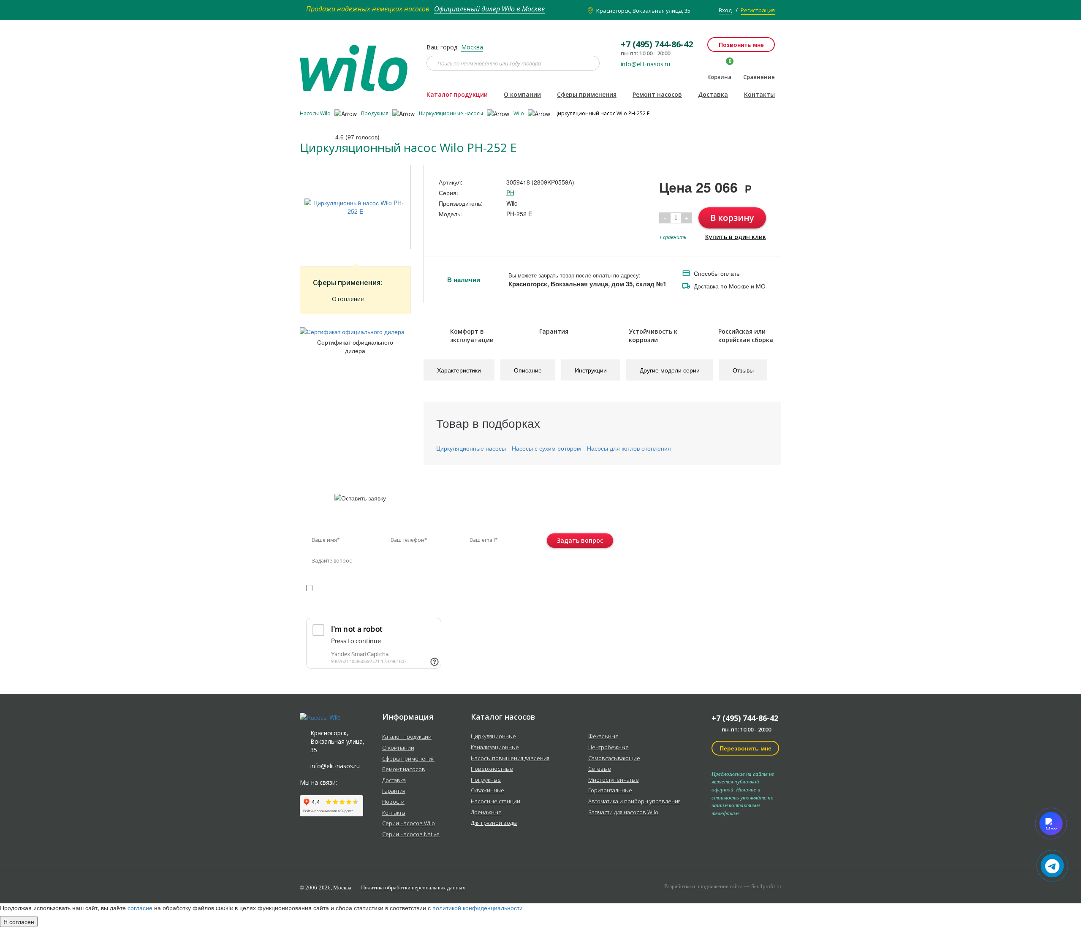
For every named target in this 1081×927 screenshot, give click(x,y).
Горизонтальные (610, 790)
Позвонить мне (741, 44)
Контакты (759, 94)
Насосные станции (495, 801)
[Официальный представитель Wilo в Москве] (356, 63)
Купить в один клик (735, 237)
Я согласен (18, 921)
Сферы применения (587, 94)
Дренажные (486, 812)
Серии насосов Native (411, 834)
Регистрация (758, 10)
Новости (393, 802)
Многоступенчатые (613, 780)
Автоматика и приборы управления (634, 801)
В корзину (732, 217)
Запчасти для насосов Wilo (623, 812)
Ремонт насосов (657, 94)
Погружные (486, 780)
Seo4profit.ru (766, 886)
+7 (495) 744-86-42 (745, 718)
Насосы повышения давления (510, 758)
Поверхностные (492, 769)
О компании (522, 94)
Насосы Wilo (316, 113)
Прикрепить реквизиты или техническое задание (381, 608)
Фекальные (603, 736)
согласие (342, 587)
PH (510, 192)
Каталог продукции (457, 94)
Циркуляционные (493, 736)
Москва (472, 47)
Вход (725, 10)
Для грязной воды (494, 823)
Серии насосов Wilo (408, 823)
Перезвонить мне (745, 748)
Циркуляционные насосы (451, 113)
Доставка (713, 94)
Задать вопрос (580, 540)
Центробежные (608, 747)
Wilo (519, 113)
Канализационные (495, 747)
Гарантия (393, 791)
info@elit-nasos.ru (645, 64)
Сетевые (599, 769)
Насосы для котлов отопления (629, 448)
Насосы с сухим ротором (546, 448)
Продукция (375, 113)
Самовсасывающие (614, 758)
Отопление (348, 299)
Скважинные (487, 790)
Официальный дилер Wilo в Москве (489, 9)
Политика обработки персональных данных (413, 887)
